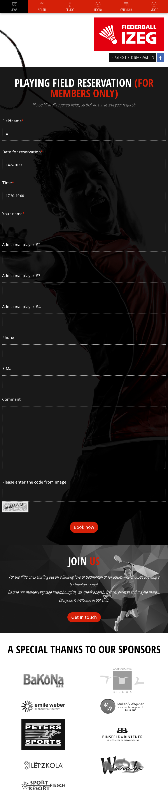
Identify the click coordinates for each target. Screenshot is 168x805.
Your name (13, 213)
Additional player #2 (21, 244)
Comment (11, 399)
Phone (8, 337)
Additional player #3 (21, 275)
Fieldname (13, 120)
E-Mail (8, 368)
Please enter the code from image (34, 482)
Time (8, 182)
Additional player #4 (21, 306)
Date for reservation (22, 151)
